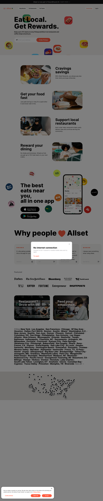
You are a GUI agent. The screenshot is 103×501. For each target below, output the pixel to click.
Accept (47, 495)
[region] (27, 493)
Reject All (35, 495)
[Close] (51, 488)
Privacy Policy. (37, 492)
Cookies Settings (9, 495)
